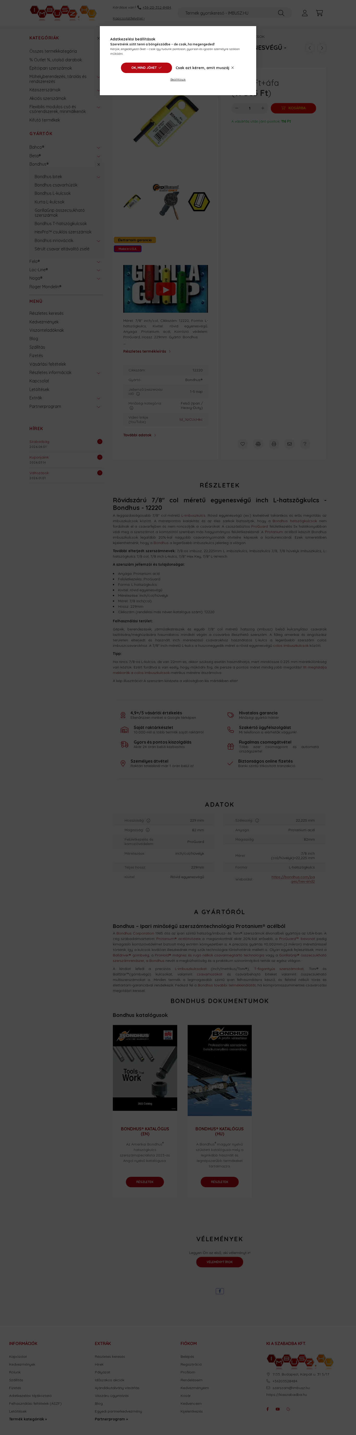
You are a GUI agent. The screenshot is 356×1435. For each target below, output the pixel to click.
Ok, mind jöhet (144, 68)
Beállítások (178, 79)
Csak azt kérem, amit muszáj (202, 67)
